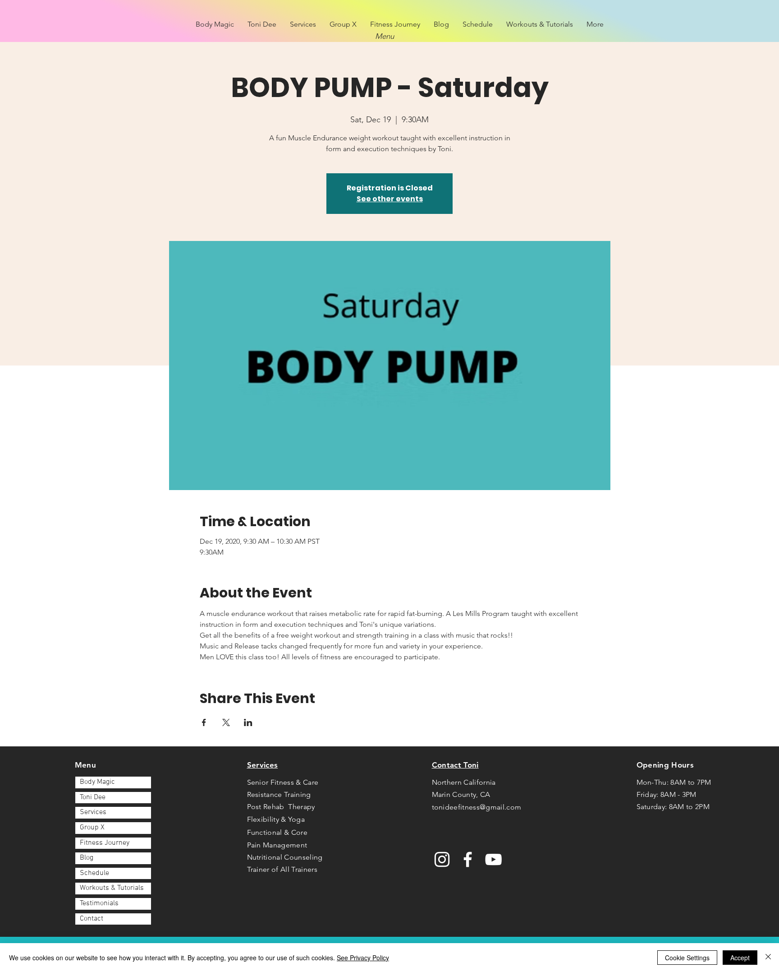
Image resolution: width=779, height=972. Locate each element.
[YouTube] (493, 859)
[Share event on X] (226, 722)
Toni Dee (92, 797)
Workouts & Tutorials (112, 888)
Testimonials (99, 903)
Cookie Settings (687, 957)
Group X (92, 827)
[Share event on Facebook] (204, 722)
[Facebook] (468, 859)
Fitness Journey (104, 842)
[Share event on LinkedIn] (248, 722)
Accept (740, 957)
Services (93, 812)
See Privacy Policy (363, 957)
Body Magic (97, 782)
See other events (390, 199)
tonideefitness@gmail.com (477, 807)
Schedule (94, 873)
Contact (91, 918)
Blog (86, 857)
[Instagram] (442, 859)
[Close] (768, 957)
